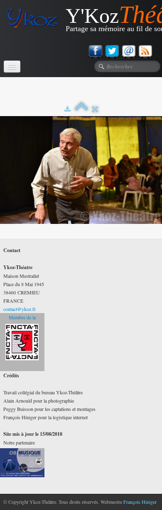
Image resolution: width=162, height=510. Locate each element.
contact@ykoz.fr (19, 309)
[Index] (81, 108)
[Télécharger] (67, 108)
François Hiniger (140, 501)
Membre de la (22, 317)
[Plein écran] (95, 108)
